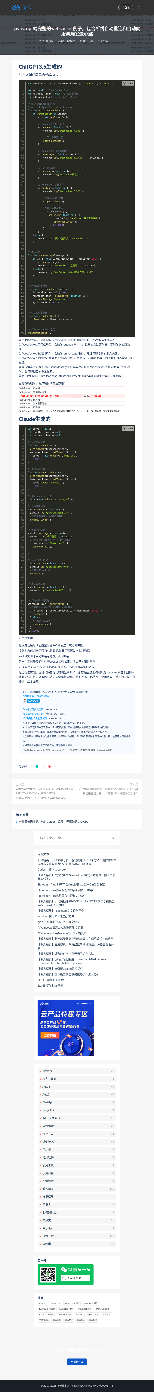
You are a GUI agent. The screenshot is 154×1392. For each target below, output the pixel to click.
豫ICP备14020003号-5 (100, 1386)
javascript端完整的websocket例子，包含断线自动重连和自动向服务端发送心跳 (73, 750)
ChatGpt (70, 41)
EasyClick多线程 (47, 1309)
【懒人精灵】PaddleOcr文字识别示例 (61, 910)
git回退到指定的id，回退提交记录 (59, 922)
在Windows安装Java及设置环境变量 (60, 927)
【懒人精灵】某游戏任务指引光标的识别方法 (66, 954)
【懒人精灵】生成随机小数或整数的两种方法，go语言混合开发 (76, 946)
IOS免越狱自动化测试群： (36, 718)
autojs (42, 1303)
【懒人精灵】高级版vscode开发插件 (60, 968)
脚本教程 (93, 1320)
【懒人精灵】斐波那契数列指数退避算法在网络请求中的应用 (76, 939)
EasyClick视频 (46, 1315)
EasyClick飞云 (64, 1315)
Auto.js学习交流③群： (34, 709)
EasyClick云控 (72, 1303)
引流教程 (106, 1315)
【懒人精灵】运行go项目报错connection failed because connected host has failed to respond (72, 961)
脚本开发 (69, 1320)
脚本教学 (81, 1320)
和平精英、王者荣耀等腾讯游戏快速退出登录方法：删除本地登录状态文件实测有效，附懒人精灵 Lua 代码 (77, 862)
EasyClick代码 (90, 1303)
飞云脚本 (27, 750)
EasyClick (56, 1303)
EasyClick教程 (84, 1309)
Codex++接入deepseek (52, 869)
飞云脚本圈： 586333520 (36, 696)
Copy (130, 83)
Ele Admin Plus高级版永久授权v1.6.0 (61, 895)
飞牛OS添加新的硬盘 (51, 980)
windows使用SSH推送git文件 (56, 916)
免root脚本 (92, 1315)
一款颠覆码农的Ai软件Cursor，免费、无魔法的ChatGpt (53, 821)
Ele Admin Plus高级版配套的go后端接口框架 (65, 890)
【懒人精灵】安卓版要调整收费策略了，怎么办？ (69, 974)
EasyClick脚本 (102, 1309)
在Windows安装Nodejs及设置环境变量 (62, 933)
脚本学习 (57, 1320)
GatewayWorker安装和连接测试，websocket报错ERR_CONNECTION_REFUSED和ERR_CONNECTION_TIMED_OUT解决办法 (44, 793)
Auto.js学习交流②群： (34, 714)
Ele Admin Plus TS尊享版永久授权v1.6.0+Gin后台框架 (71, 884)
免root (79, 1315)
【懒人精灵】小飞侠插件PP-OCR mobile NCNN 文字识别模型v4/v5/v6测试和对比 (76, 903)
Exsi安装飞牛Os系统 (50, 985)
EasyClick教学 (66, 1309)
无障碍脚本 (44, 1320)
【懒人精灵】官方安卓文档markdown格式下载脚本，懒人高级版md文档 (76, 877)
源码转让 (78, 1362)
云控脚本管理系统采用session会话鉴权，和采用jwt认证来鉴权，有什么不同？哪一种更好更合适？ (108, 791)
